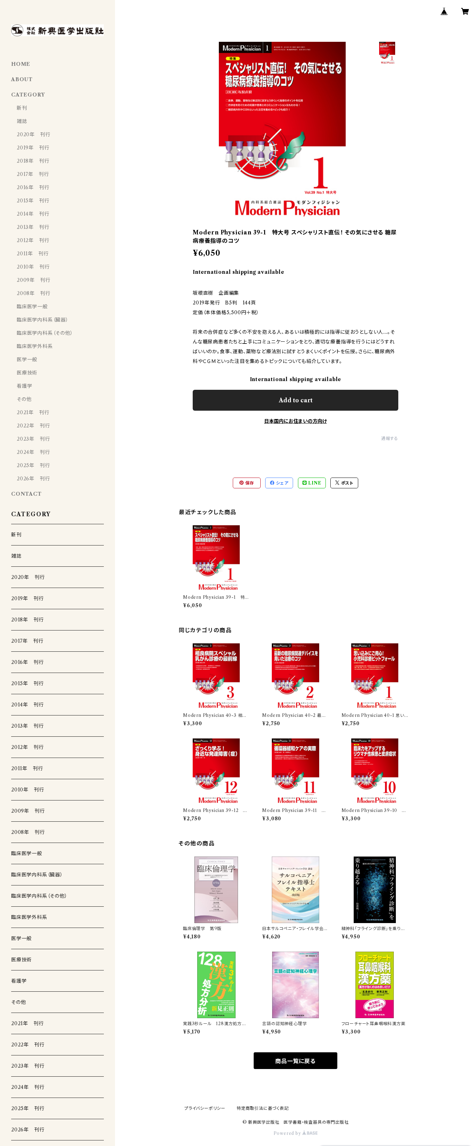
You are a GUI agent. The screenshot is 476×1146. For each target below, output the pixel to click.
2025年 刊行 (33, 465)
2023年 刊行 (33, 439)
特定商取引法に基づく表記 (263, 1108)
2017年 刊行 (33, 174)
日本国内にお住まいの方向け (295, 421)
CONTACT (26, 494)
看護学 (24, 386)
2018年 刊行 (33, 161)
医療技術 (27, 373)
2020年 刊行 (33, 134)
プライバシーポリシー (204, 1108)
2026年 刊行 (33, 478)
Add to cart (296, 400)
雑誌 (22, 121)
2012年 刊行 (33, 240)
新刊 (22, 108)
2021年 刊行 (33, 412)
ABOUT (22, 79)
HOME (20, 64)
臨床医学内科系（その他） (45, 333)
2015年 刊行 (33, 201)
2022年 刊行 (33, 426)
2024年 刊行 (33, 452)
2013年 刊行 (33, 227)
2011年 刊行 (32, 253)
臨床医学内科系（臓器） (43, 320)
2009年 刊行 (33, 280)
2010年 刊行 (33, 267)
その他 (24, 399)
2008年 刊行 (33, 293)
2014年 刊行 (33, 214)
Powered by (288, 1133)
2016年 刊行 (33, 187)
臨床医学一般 (32, 306)
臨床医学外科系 (35, 346)
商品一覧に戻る (295, 1061)
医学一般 (27, 359)
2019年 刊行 (33, 148)
